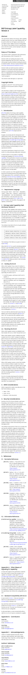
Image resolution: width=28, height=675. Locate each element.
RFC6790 (4, 113)
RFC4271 (9, 246)
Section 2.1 (14, 605)
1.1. (2, 189)
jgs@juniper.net (8, 649)
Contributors (15, 617)
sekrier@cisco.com (8, 622)
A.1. (2, 596)
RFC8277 (16, 249)
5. (2, 456)
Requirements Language (12, 189)
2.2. (2, 329)
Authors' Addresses (8, 643)
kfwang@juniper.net (9, 628)
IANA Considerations (11, 385)
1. (2, 110)
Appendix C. (5, 632)
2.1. (2, 264)
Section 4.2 (4, 346)
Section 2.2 (17, 452)
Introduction (8, 110)
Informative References (11, 516)
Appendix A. (5, 567)
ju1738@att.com (8, 666)
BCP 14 (16, 198)
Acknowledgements (17, 632)
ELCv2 (20, 575)
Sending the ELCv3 (10, 264)
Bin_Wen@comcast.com (10, 672)
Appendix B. (5, 617)
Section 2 (14, 309)
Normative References (11, 459)
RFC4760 (5, 243)
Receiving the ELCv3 (10, 329)
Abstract (4, 36)
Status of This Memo (8, 52)
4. (2, 399)
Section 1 (11, 598)
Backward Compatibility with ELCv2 (15, 596)
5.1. (2, 459)
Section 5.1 (12, 303)
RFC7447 (11, 130)
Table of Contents (20, 1)
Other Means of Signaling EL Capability (11, 568)
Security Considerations (12, 399)
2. (2, 205)
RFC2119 (20, 198)
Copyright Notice (7, 82)
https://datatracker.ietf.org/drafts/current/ (13, 65)
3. (2, 385)
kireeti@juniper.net (8, 655)
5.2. (2, 516)
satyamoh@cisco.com (9, 661)
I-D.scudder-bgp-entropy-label (16, 139)
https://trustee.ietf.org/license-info (10, 94)
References (7, 456)
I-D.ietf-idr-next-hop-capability (13, 176)
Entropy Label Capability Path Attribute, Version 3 (12, 206)
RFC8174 (4, 200)
